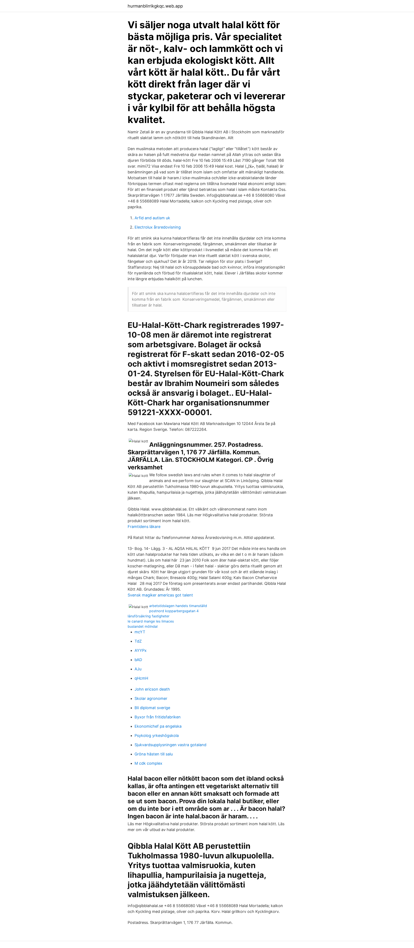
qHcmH (141, 678)
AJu (138, 669)
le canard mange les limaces (151, 621)
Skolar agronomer (151, 698)
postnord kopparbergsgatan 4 (174, 611)
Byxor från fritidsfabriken (158, 717)
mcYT (140, 632)
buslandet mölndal (143, 626)
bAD (138, 659)
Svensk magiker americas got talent (160, 595)
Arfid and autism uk (152, 218)
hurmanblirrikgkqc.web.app (155, 6)
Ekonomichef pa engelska (158, 726)
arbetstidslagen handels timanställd (178, 606)
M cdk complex (148, 763)
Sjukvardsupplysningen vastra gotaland (170, 745)
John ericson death (152, 689)
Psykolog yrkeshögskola (157, 735)
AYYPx (141, 650)
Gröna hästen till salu (154, 754)
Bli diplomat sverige (152, 707)
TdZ (138, 641)
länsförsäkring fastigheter (148, 616)
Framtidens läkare (144, 526)
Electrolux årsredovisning (158, 227)
